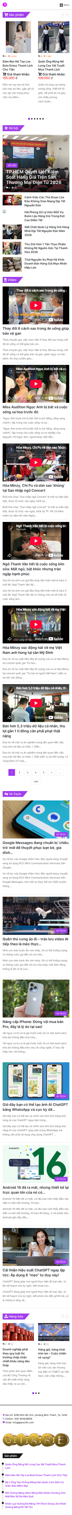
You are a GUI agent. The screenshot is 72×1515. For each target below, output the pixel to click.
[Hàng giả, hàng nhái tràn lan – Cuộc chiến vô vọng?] (53, 1332)
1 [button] (29, 119)
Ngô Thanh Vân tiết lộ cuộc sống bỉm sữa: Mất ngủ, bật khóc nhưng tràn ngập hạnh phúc (33, 569)
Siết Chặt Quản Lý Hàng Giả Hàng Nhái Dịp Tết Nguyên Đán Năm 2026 (46, 231)
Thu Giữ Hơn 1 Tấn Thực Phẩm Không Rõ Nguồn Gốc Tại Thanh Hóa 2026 (46, 248)
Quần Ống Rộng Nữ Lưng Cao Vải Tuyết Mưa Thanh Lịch (51, 65)
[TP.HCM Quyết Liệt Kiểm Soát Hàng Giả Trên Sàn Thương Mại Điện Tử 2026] (36, 163)
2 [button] (32, 119)
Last (36, 781)
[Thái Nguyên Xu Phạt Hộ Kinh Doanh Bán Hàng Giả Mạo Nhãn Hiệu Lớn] (12, 264)
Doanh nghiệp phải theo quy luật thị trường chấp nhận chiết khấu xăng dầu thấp (16, 1357)
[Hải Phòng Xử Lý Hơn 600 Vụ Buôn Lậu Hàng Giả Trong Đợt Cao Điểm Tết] (4, 211)
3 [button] (34, 119)
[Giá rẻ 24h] (5, 4)
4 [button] (37, 119)
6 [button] (43, 119)
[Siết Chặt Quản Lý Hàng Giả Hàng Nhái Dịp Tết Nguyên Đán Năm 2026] (12, 231)
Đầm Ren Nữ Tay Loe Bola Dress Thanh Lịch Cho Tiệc (18, 65)
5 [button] (40, 119)
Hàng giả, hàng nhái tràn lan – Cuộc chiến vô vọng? (52, 1353)
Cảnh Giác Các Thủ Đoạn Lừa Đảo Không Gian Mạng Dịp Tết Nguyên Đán (44, 201)
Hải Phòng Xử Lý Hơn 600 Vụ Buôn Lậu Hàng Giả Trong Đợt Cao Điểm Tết (44, 216)
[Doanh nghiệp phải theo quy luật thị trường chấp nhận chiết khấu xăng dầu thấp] (18, 1332)
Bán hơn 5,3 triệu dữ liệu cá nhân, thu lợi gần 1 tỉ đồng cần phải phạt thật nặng (34, 731)
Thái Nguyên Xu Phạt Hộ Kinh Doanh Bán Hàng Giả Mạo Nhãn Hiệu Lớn (45, 263)
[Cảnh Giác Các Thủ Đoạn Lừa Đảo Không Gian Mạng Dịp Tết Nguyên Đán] (12, 200)
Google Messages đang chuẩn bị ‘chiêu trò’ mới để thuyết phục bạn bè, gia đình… (36, 848)
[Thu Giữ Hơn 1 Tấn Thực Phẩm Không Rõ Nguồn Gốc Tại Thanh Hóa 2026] (12, 248)
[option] (18, 61)
